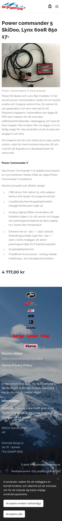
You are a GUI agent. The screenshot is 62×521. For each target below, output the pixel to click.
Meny (56, 6)
